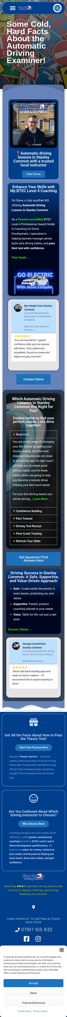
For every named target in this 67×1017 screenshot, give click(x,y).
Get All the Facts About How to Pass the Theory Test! (33, 737)
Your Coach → (21, 257)
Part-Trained (24, 518)
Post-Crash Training (29, 533)
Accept (33, 983)
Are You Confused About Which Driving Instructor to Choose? (33, 813)
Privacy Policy (40, 1011)
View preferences (33, 1002)
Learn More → (42, 499)
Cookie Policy (24, 1011)
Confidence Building (29, 511)
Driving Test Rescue (28, 526)
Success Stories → (20, 629)
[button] (61, 950)
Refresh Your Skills (28, 541)
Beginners (22, 434)
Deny (33, 993)
